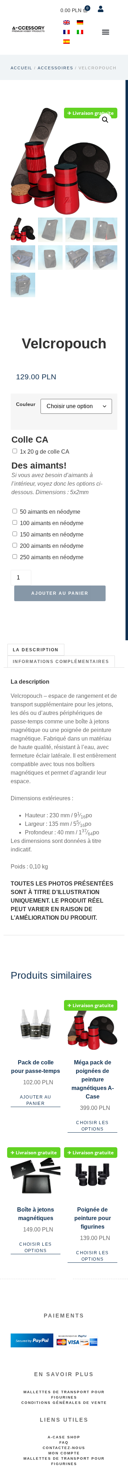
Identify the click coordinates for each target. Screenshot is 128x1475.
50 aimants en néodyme (50, 512)
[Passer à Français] (66, 32)
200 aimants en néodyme (52, 546)
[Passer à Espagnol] (66, 41)
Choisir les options (92, 1126)
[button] (105, 32)
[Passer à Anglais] (66, 22)
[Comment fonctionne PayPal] (32, 1345)
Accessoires (55, 68)
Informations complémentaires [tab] (61, 661)
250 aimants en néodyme (52, 557)
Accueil (21, 68)
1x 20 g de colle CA (44, 452)
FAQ (64, 1442)
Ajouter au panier (60, 593)
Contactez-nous (64, 1448)
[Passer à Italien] (80, 32)
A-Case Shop (64, 1437)
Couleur (25, 404)
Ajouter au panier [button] (36, 1100)
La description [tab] (36, 649)
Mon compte (64, 1453)
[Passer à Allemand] (80, 22)
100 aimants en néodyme (52, 523)
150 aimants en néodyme (52, 534)
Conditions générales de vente (64, 1403)
